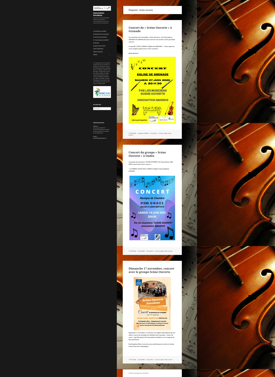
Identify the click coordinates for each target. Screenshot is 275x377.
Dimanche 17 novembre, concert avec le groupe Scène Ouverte (151, 270)
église (166, 133)
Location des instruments (100, 37)
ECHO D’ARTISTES (98, 49)
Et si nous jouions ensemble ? (101, 40)
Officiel (95, 54)
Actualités (154, 133)
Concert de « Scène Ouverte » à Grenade (150, 29)
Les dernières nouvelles (99, 31)
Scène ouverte (168, 251)
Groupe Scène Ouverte (99, 46)
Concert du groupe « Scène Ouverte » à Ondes (147, 154)
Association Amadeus (98, 14)
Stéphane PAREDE (144, 133)
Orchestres (96, 43)
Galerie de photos (98, 51)
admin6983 (142, 251)
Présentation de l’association (101, 34)
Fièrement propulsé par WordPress (139, 373)
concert (161, 133)
